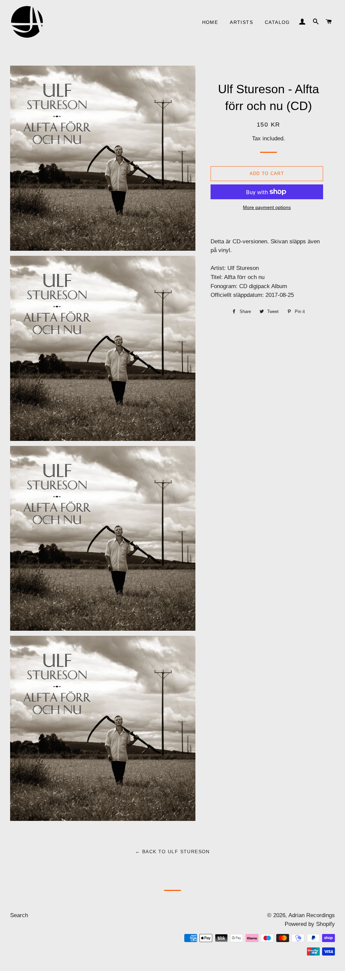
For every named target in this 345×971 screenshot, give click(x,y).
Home (210, 22)
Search (19, 915)
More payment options (267, 207)
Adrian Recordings (311, 915)
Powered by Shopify (310, 924)
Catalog (277, 22)
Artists (241, 22)
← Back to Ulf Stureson (172, 851)
